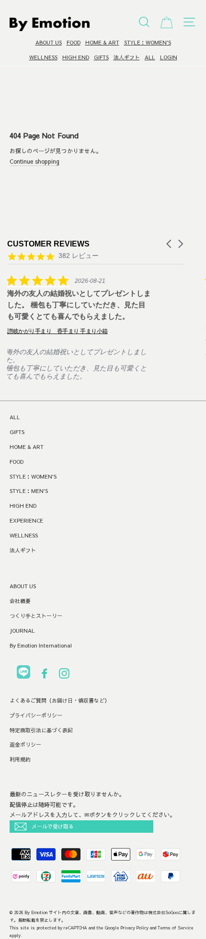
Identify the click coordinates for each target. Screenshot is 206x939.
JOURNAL (22, 630)
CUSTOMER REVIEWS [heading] (48, 244)
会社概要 (20, 600)
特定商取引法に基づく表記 (41, 730)
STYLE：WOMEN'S (147, 42)
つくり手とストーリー (36, 615)
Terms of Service (176, 927)
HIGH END (75, 57)
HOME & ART (102, 42)
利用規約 (20, 759)
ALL (150, 57)
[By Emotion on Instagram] (64, 675)
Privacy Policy (135, 927)
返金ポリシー (25, 744)
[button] (169, 244)
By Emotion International (41, 645)
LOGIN (168, 57)
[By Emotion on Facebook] (44, 675)
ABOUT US (48, 42)
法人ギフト (127, 57)
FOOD (73, 42)
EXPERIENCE (26, 520)
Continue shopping (34, 161)
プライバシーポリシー (36, 715)
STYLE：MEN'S (29, 490)
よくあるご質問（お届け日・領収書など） (60, 700)
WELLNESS (43, 57)
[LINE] (23, 673)
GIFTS (101, 57)
